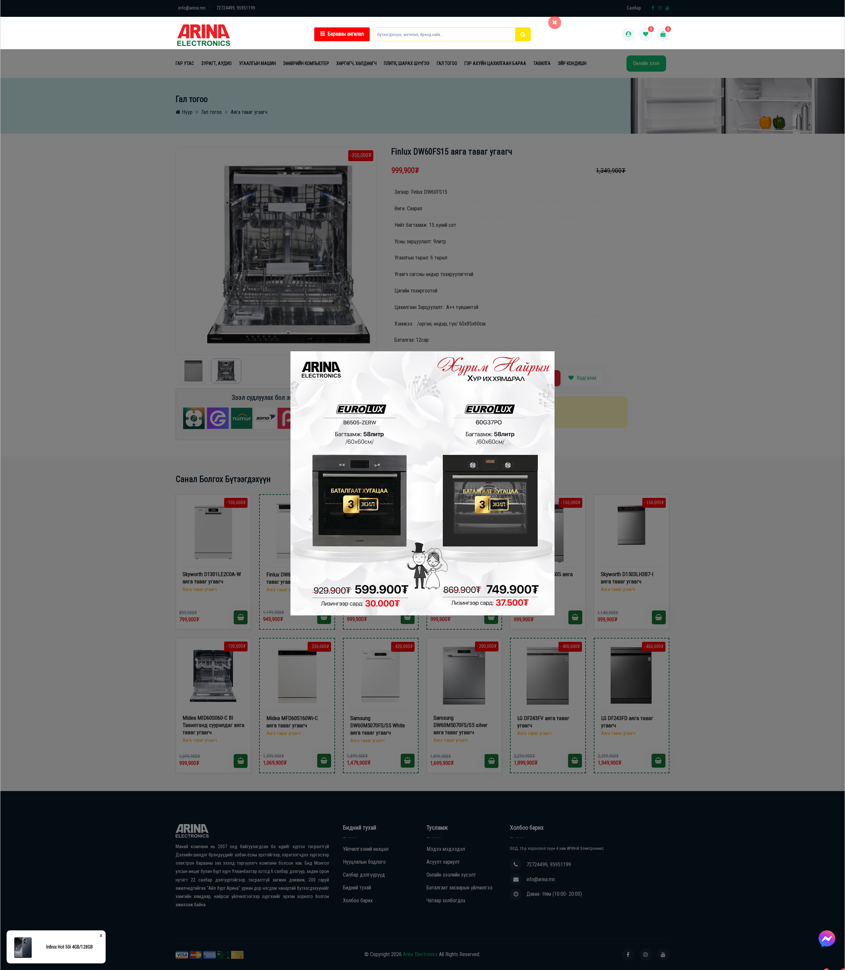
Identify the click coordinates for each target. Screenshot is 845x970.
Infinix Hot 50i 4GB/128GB (69, 947)
